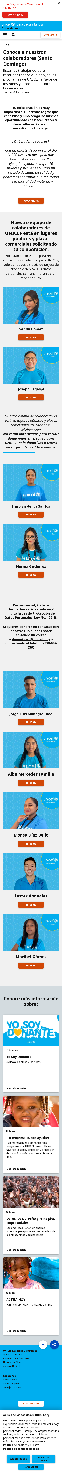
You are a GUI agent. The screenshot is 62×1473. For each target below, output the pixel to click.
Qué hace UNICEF (12, 1354)
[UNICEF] (22, 24)
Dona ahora (50, 34)
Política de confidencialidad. (21, 1448)
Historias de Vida (12, 1362)
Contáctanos (10, 1379)
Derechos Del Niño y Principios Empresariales (30, 1221)
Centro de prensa (12, 1383)
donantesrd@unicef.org (31, 639)
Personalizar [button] (31, 1466)
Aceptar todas (18, 1458)
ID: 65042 (31, 782)
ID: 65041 (31, 965)
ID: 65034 (31, 397)
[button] (59, 3)
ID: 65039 (31, 843)
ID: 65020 (31, 574)
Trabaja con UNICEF (13, 1387)
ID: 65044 (31, 722)
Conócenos (9, 1375)
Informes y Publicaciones (16, 1358)
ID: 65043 (31, 904)
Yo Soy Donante (18, 1057)
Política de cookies (15, 1445)
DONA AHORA (15, 14)
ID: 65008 (31, 337)
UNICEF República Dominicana (20, 1350)
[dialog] (31, 1441)
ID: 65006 (31, 514)
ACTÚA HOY (15, 1300)
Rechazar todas (43, 1459)
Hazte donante (31, 1403)
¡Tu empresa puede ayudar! (27, 1138)
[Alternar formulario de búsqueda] (13, 35)
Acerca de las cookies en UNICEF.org (26, 1415)
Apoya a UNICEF (11, 1366)
